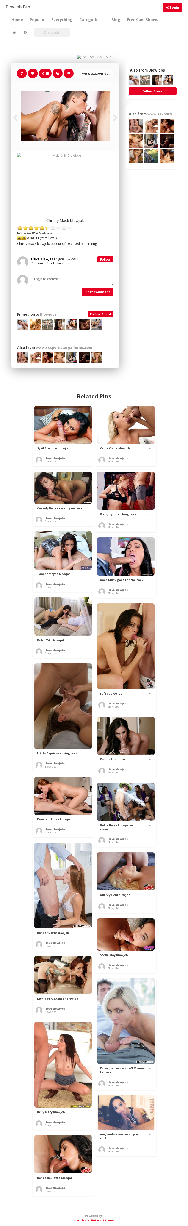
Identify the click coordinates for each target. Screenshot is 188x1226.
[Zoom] (58, 73)
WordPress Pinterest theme (94, 1220)
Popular (37, 19)
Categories (90, 19)
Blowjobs (48, 314)
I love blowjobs (54, 458)
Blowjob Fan (18, 7)
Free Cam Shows (142, 19)
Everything (61, 19)
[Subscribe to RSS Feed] (25, 32)
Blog (115, 19)
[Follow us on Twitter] (13, 32)
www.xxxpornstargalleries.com (97, 73)
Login (174, 7)
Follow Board (100, 314)
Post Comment (97, 292)
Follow (105, 259)
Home (17, 19)
